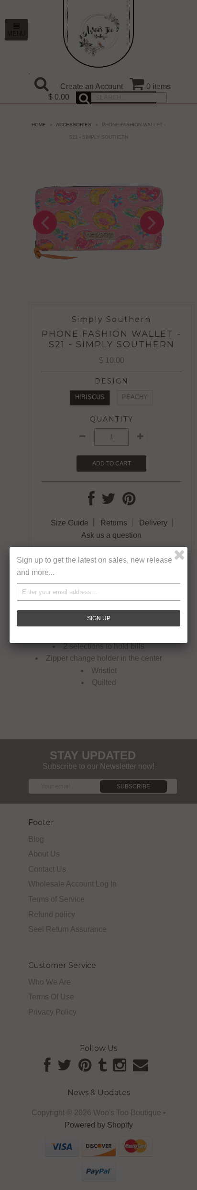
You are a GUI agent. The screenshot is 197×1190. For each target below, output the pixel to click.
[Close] (179, 555)
